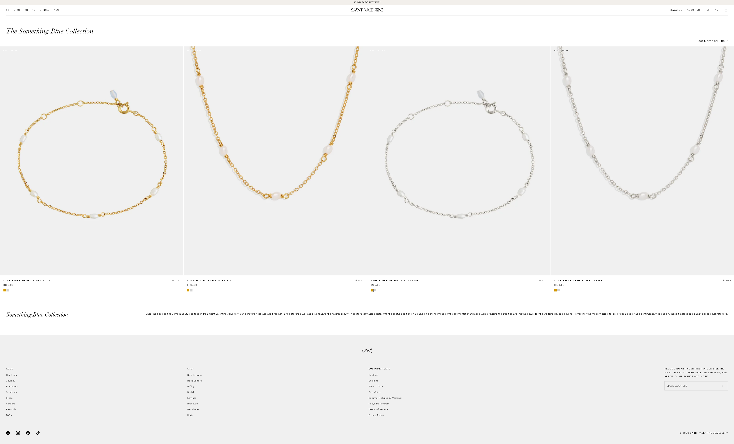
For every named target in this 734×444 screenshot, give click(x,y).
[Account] (707, 9)
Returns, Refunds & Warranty (385, 398)
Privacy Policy (376, 415)
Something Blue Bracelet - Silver (394, 280)
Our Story (11, 375)
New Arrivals (194, 375)
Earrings (191, 398)
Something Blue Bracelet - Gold (26, 280)
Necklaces (193, 409)
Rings (190, 415)
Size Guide (375, 392)
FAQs (9, 415)
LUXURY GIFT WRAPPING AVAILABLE (367, 2)
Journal (10, 380)
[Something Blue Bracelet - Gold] (91, 160)
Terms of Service (378, 409)
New (57, 10)
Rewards (676, 10)
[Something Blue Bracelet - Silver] (458, 160)
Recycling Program (379, 403)
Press (9, 398)
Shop (17, 10)
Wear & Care (376, 386)
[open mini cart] (726, 10)
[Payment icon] (8, 433)
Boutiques (12, 386)
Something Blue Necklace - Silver (578, 280)
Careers (10, 403)
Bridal (44, 10)
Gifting (30, 10)
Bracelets (193, 403)
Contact (373, 375)
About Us (693, 10)
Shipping (373, 380)
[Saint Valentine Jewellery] (367, 9)
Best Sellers (194, 380)
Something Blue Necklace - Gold (210, 280)
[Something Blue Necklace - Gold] (275, 160)
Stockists (11, 392)
